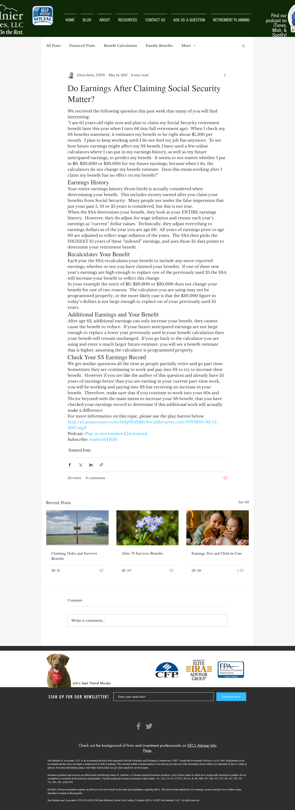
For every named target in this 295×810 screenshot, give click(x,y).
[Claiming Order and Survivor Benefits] (77, 527)
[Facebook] (138, 726)
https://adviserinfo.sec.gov (104, 767)
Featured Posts (82, 45)
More (186, 45)
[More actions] (224, 75)
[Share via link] (101, 465)
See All (243, 502)
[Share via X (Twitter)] (80, 465)
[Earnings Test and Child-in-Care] (217, 527)
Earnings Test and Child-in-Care (217, 553)
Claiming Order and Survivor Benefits (74, 556)
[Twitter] (149, 726)
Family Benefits (159, 45)
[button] (243, 45)
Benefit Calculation (120, 45)
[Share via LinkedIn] (91, 465)
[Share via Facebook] (70, 465)
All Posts (53, 45)
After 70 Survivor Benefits (142, 553)
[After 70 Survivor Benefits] (147, 527)
